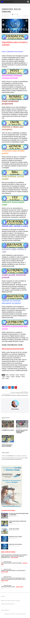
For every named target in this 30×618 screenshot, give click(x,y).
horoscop (22, 374)
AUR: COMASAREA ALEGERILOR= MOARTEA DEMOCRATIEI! (15, 395)
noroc (3, 376)
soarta (23, 376)
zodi (3, 378)
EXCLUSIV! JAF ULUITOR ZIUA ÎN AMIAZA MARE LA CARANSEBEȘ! (22, 431)
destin (17, 374)
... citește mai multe (14, 557)
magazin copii (8, 593)
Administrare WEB (15, 615)
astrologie (12, 374)
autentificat (10, 455)
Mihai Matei (16, 14)
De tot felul (6, 16)
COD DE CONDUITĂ (5, 610)
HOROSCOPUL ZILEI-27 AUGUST (15, 536)
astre (7, 374)
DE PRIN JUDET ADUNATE (14, 529)
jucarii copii (2, 593)
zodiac (7, 378)
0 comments (25, 16)
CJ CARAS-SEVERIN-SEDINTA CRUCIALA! (19, 392)
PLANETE (12, 376)
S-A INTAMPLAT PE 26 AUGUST (8, 430)
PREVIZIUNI (18, 376)
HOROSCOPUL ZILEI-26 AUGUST (15, 51)
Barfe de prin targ (6, 421)
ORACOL (8, 376)
